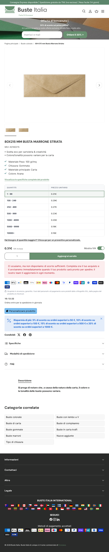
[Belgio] (18, 505)
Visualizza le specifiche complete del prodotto (27, 179)
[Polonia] (38, 508)
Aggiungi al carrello (67, 256)
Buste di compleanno (68, 423)
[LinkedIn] (58, 519)
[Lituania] (15, 508)
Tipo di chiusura (14, 442)
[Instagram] (54, 519)
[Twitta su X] (19, 335)
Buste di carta (13, 423)
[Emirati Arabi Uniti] (47, 505)
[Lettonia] (9, 508)
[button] (96, 11)
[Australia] (6, 505)
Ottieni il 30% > (75, 34)
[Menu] (103, 11)
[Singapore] (62, 508)
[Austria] (12, 505)
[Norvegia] (21, 508)
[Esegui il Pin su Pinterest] (30, 335)
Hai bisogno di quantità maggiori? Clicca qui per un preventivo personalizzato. (43, 240)
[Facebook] (51, 519)
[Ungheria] (97, 508)
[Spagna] (79, 508)
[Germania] (71, 505)
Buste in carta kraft (67, 429)
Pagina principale (11, 43)
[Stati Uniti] (85, 508)
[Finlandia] (59, 505)
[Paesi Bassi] (32, 508)
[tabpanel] (54, 389)
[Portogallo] (44, 508)
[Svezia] (91, 508)
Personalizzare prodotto (22, 311)
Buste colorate (27, 43)
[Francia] (65, 505)
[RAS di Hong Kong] (50, 508)
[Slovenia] (73, 508)
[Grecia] (76, 505)
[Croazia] (35, 505)
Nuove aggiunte (65, 435)
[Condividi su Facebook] (24, 335)
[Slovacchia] (68, 508)
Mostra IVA (90, 248)
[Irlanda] (88, 505)
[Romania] (56, 508)
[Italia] (100, 505)
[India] (82, 505)
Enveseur (62, 545)
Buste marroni (13, 435)
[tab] (25, 380)
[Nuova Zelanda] (27, 508)
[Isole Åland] (94, 505)
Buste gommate (14, 429)
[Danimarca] (41, 505)
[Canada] (24, 505)
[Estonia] (53, 505)
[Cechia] (30, 505)
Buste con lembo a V (68, 417)
